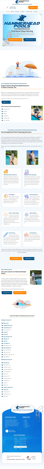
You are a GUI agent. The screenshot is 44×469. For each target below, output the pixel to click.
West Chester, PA (7, 347)
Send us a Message (19, 292)
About (12, 11)
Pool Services (6, 292)
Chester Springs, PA (7, 325)
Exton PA (5, 332)
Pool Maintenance (15, 258)
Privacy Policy (18, 459)
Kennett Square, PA (7, 336)
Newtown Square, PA (8, 387)
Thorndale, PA (6, 343)
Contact (35, 11)
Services (17, 11)
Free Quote (32, 7)
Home (7, 11)
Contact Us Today (29, 39)
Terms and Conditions (11, 459)
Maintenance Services (14, 39)
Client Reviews (28, 258)
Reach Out (5, 102)
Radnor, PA (5, 389)
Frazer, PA (5, 334)
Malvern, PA (6, 338)
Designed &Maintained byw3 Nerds (33, 457)
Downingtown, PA (7, 327)
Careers (23, 11)
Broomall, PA (6, 362)
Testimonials (29, 11)
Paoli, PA (5, 341)
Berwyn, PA (5, 323)
